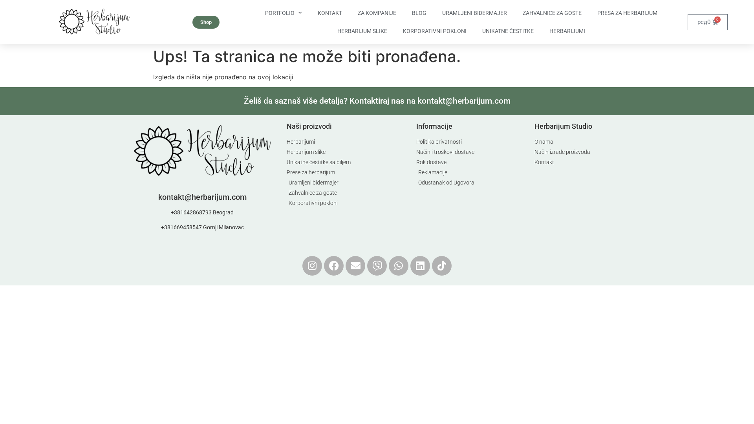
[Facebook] (334, 266)
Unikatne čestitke (508, 31)
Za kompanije (377, 13)
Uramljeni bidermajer (474, 13)
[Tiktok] (442, 266)
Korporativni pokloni (435, 31)
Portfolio (280, 13)
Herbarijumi (567, 31)
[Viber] (377, 266)
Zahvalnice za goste (552, 13)
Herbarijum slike (362, 31)
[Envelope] (355, 266)
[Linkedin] (420, 266)
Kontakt (330, 13)
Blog (419, 13)
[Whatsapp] (398, 266)
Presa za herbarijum (627, 13)
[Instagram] (312, 266)
